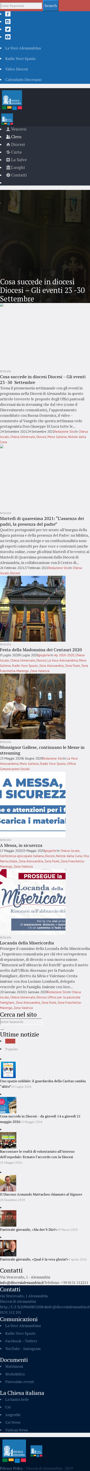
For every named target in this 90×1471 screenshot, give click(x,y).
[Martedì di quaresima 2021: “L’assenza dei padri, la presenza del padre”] (33, 477)
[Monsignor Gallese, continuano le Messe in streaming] (33, 705)
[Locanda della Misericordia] (33, 901)
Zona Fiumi (72, 666)
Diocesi (41, 437)
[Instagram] (7, 21)
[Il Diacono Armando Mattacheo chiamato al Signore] (8, 1182)
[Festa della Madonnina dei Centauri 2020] (33, 608)
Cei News (12, 1422)
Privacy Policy (11, 1468)
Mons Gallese (57, 437)
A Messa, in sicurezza (21, 845)
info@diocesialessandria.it (22, 1282)
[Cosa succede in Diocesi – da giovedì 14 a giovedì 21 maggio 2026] (8, 1104)
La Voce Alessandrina (63, 660)
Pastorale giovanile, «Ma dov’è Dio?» (28, 1229)
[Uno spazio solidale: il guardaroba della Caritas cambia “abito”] (8, 1069)
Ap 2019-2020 (64, 655)
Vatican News (16, 1429)
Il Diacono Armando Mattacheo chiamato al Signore (41, 1194)
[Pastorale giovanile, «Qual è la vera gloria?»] (8, 1247)
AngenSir (13, 1414)
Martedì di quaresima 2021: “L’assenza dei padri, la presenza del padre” (42, 521)
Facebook (13, 1340)
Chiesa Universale (22, 437)
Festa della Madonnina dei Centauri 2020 (41, 650)
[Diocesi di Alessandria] (21, 1450)
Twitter (31, 1340)
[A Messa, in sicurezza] (33, 803)
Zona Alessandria (51, 666)
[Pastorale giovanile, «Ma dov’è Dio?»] (8, 1218)
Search (51, 5)
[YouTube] (7, 36)
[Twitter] (7, 29)
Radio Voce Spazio (25, 666)
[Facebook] (7, 13)
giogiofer (44, 655)
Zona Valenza (39, 671)
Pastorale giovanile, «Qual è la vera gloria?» (34, 1259)
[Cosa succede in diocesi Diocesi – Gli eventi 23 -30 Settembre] (33, 335)
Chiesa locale (70, 851)
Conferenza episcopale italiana (22, 856)
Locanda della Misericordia (27, 943)
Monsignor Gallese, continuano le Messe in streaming (42, 750)
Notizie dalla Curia (69, 856)
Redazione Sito (64, 431)
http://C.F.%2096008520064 (23, 1306)
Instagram (32, 1348)
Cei (7, 1407)
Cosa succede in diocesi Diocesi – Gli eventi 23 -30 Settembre (43, 379)
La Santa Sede (17, 1399)
